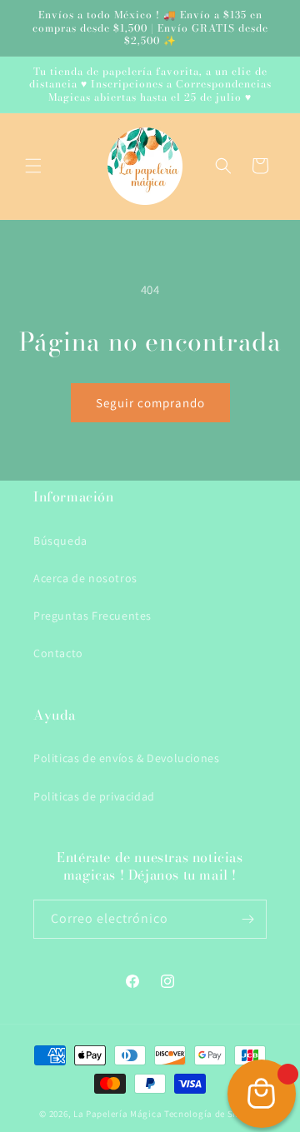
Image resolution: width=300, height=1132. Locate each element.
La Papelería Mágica (117, 1114)
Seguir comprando (150, 403)
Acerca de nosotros (85, 578)
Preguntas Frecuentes (92, 615)
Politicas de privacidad (94, 796)
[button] (33, 165)
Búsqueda (60, 540)
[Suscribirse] (247, 919)
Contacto (58, 653)
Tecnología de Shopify (212, 1114)
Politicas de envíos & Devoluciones (126, 758)
